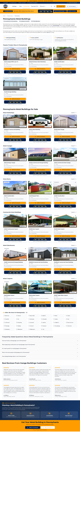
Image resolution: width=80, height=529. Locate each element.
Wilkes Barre (20, 329)
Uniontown (69, 325)
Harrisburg (32, 319)
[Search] (51, 6)
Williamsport (32, 329)
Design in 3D (61, 6)
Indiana (56, 319)
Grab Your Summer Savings (59, 11)
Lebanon (44, 322)
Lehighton (57, 322)
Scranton (32, 325)
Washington (7, 329)
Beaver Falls (32, 315)
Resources (42, 6)
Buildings (14, 6)
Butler (56, 315)
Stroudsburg (57, 325)
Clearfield (7, 319)
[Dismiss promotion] (79, 1)
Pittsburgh (7, 325)
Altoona (19, 315)
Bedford (44, 315)
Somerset (44, 325)
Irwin (68, 319)
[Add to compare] (25, 48)
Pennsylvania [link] (17, 15)
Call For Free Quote (72, 2)
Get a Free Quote (49, 427)
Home (4, 15)
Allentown (7, 315)
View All (73, 112)
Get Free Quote (72, 6)
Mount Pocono (70, 322)
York (43, 329)
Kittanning (20, 322)
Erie (18, 319)
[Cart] (54, 6)
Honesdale (44, 319)
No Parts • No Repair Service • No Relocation (15, 74)
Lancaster (32, 322)
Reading (19, 325)
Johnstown (7, 322)
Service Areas (10, 15)
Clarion (68, 315)
